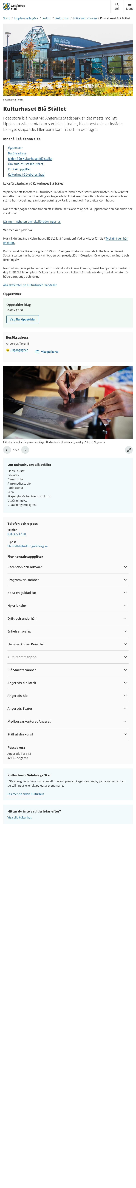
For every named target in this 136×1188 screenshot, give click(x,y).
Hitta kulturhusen (85, 18)
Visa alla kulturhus (19, 817)
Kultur (46, 18)
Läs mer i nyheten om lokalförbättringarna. (32, 222)
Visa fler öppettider (23, 319)
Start (6, 18)
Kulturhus (62, 18)
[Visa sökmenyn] (117, 6)
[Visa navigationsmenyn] (129, 6)
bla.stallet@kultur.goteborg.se (27, 546)
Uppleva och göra (26, 18)
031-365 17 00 (16, 534)
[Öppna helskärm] (129, 450)
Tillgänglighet (19, 350)
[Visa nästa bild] (25, 450)
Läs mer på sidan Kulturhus (25, 794)
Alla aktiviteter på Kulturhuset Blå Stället (30, 285)
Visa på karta (49, 352)
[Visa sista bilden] (7, 450)
